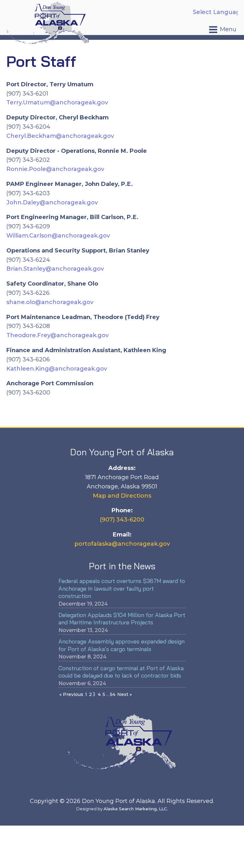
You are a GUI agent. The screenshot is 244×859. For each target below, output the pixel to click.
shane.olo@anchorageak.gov (49, 302)
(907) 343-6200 (122, 519)
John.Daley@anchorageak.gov (52, 202)
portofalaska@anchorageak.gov (122, 543)
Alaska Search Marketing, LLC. (136, 808)
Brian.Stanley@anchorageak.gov (55, 268)
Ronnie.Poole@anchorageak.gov (55, 169)
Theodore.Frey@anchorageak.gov (57, 335)
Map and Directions (122, 495)
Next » (124, 694)
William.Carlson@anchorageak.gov (58, 235)
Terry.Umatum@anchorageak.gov (57, 102)
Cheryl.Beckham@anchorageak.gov (60, 135)
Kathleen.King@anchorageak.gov (56, 368)
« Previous (71, 694)
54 (112, 694)
